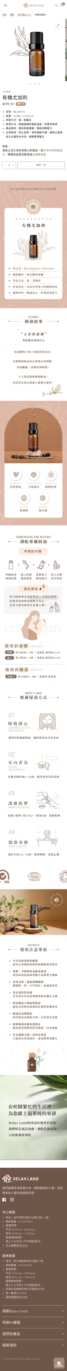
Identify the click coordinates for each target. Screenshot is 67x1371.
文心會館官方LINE (17, 1245)
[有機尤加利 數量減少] (4, 165)
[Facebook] (5, 1199)
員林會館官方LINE (17, 1297)
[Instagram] (13, 1199)
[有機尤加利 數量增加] (13, 165)
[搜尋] (56, 5)
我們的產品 (11, 1334)
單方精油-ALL (24, 14)
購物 (12, 14)
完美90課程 (11, 1322)
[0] (61, 5)
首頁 (4, 14)
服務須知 (9, 1345)
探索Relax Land (15, 1311)
